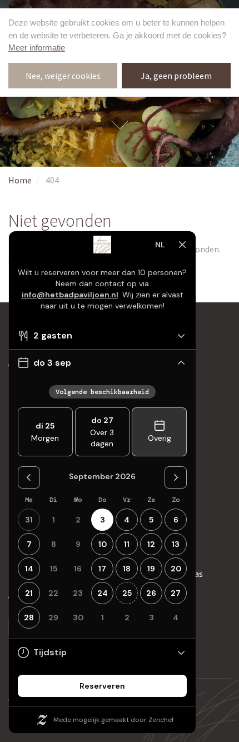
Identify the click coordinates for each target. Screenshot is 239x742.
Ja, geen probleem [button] (176, 75)
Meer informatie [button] (36, 47)
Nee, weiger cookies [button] (63, 75)
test (119, 123)
